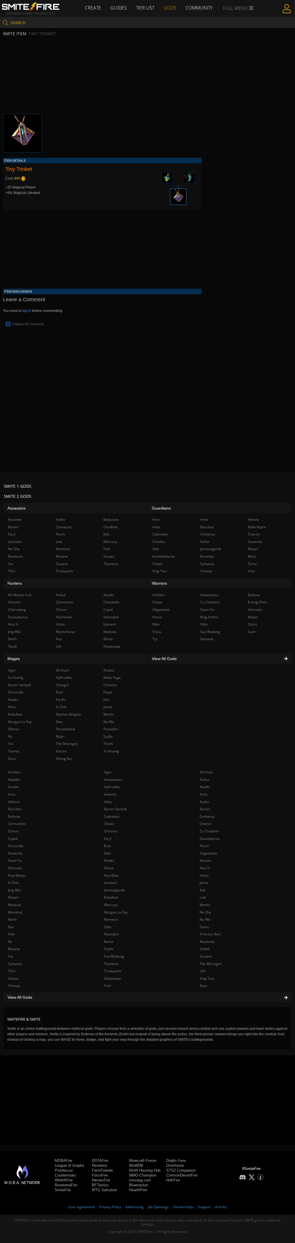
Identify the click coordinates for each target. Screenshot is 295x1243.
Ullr (202, 971)
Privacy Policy (110, 1206)
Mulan (253, 617)
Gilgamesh (208, 853)
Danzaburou (210, 838)
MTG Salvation (104, 1190)
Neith (12, 919)
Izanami (110, 882)
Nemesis (111, 919)
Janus (204, 882)
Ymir (107, 985)
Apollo (205, 786)
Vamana (206, 638)
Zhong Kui (64, 758)
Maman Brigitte (68, 714)
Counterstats (65, 1175)
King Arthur (209, 617)
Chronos (111, 831)
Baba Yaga (112, 677)
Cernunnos (17, 823)
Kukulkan (111, 897)
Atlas (108, 801)
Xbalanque (112, 978)
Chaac (109, 823)
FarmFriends (102, 1170)
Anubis (13, 786)
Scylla (108, 948)
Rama (108, 941)
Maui (252, 556)
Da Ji (107, 838)
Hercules (15, 867)
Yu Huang (111, 751)
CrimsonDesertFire (181, 1175)
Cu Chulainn (209, 831)
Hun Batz (111, 875)
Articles (221, 1206)
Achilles (14, 772)
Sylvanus (15, 963)
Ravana (14, 948)
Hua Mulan (17, 875)
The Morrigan (211, 963)
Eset (107, 845)
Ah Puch (206, 772)
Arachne (15, 519)
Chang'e (62, 684)
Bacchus (15, 809)
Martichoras (65, 631)
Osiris (204, 926)
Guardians (161, 508)
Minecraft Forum (142, 1160)
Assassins (16, 508)
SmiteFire (63, 1190)
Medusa (14, 904)
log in (26, 311)
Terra (252, 563)
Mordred (15, 912)
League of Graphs (69, 1165)
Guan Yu (15, 860)
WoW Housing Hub (144, 1170)
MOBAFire (63, 1160)
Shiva (156, 631)
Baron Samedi (115, 809)
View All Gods (19, 997)
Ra (10, 941)
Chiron (13, 831)
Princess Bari (210, 934)
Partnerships (183, 1206)
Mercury (111, 904)
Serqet (108, 556)
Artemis (110, 794)
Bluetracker (138, 1185)
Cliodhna (110, 527)
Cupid (12, 838)
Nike (156, 624)
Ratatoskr (207, 941)
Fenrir (204, 845)
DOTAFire (100, 1160)
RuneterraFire (66, 1185)
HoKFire (173, 1180)
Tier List (145, 8)
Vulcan (13, 978)
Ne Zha (205, 912)
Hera (12, 706)
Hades (109, 860)
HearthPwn (138, 1190)
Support (204, 1206)
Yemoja (14, 985)
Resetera (99, 1165)
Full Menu (236, 8)
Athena (14, 801)
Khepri (13, 897)
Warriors (159, 583)
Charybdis (111, 602)
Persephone (65, 729)
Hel (106, 699)
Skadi (12, 646)
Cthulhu (158, 541)
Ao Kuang (15, 677)
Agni (107, 772)
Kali (202, 890)
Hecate (205, 860)
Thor (12, 971)
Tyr (155, 638)
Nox (59, 721)
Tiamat (13, 751)
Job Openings (158, 1206)
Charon (205, 823)
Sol (10, 956)
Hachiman (64, 617)
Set (10, 563)
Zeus (203, 985)
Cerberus (207, 816)
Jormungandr (114, 890)
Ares (12, 794)
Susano (205, 956)
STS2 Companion (181, 1170)
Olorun (13, 729)
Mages (13, 658)
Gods (170, 8)
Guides (118, 8)
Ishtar (204, 875)
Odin (107, 926)
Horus (109, 867)
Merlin (205, 904)
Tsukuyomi (112, 971)
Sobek (204, 948)
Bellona (14, 816)
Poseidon (111, 934)
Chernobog (17, 609)
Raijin (60, 736)
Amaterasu (113, 779)
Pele (11, 934)
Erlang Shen (257, 602)
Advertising (134, 1206)
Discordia (15, 845)
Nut (11, 926)
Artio (203, 794)
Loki (203, 897)
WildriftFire (64, 1180)
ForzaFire (100, 1175)
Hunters (14, 583)
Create (93, 8)
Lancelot (15, 541)
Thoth (108, 743)
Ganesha (15, 853)
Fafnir (204, 541)
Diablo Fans (176, 1160)
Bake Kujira (257, 527)
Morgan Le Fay (116, 912)
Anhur (204, 779)
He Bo (61, 699)
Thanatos (111, 963)
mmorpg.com (140, 1180)
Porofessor (64, 1170)
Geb (107, 853)
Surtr (252, 631)
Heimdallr (111, 617)
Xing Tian (207, 978)
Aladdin (14, 779)
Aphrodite (112, 786)
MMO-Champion (142, 1175)
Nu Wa (205, 919)
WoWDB (136, 1165)
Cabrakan (112, 816)
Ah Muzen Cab (19, 594)
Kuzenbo (207, 556)
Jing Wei (14, 890)
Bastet (205, 809)
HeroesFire (101, 1180)
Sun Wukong (114, 956)
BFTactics (100, 1185)
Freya (107, 692)
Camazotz (64, 527)
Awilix (204, 801)
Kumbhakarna (163, 556)
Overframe (175, 1165)
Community (199, 8)
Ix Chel (13, 882)
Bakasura (111, 519)
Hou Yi (205, 867)
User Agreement (81, 1206)
